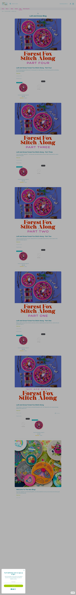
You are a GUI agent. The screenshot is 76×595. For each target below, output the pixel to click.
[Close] (24, 570)
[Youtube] (13, 589)
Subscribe (13, 585)
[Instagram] (15, 589)
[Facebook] (11, 589)
